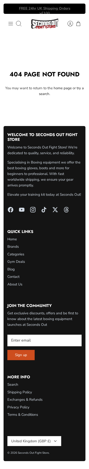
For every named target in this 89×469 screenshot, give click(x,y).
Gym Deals (16, 261)
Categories (15, 254)
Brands (13, 246)
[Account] (68, 23)
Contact (13, 276)
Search (12, 384)
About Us (14, 284)
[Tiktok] (44, 210)
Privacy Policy (18, 407)
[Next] (79, 8)
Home (12, 239)
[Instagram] (32, 210)
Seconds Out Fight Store (33, 453)
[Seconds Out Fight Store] (44, 23)
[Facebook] (10, 210)
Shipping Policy (19, 392)
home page (63, 88)
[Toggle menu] (10, 23)
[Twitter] (55, 210)
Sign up (21, 355)
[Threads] (66, 210)
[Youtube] (21, 210)
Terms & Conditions (22, 414)
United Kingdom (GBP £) (31, 441)
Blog (11, 269)
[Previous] (10, 8)
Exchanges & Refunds (24, 399)
